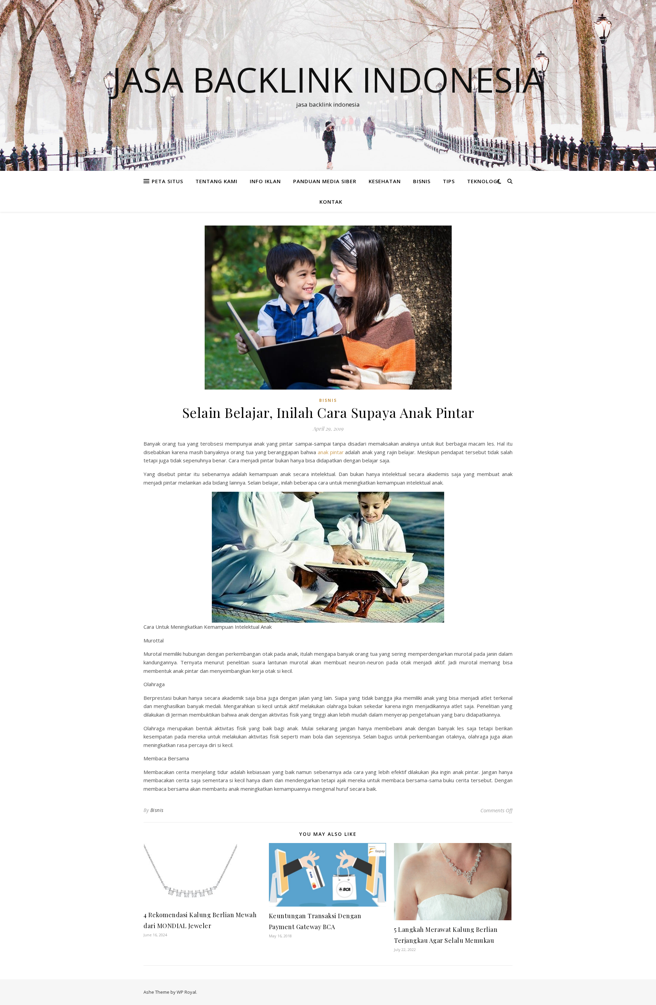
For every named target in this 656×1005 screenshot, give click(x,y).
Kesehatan (385, 181)
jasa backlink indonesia (328, 79)
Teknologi (483, 181)
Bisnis (157, 810)
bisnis (421, 181)
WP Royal (186, 992)
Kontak (330, 201)
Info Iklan (265, 181)
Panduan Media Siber (324, 181)
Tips (449, 181)
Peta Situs (167, 181)
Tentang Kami (216, 181)
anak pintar (331, 452)
